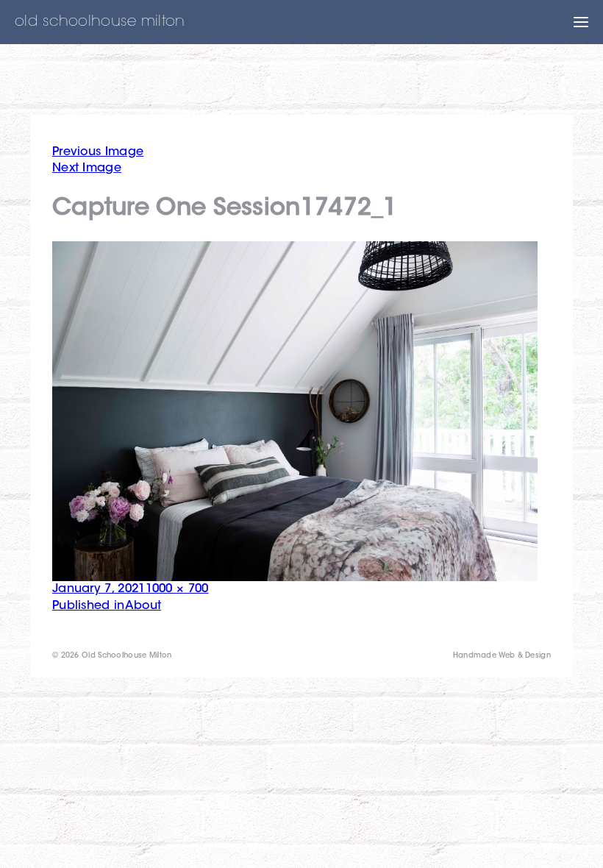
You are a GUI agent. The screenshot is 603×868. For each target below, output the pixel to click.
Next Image (86, 168)
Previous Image (97, 152)
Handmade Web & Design (502, 656)
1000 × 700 (177, 589)
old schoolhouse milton (100, 22)
